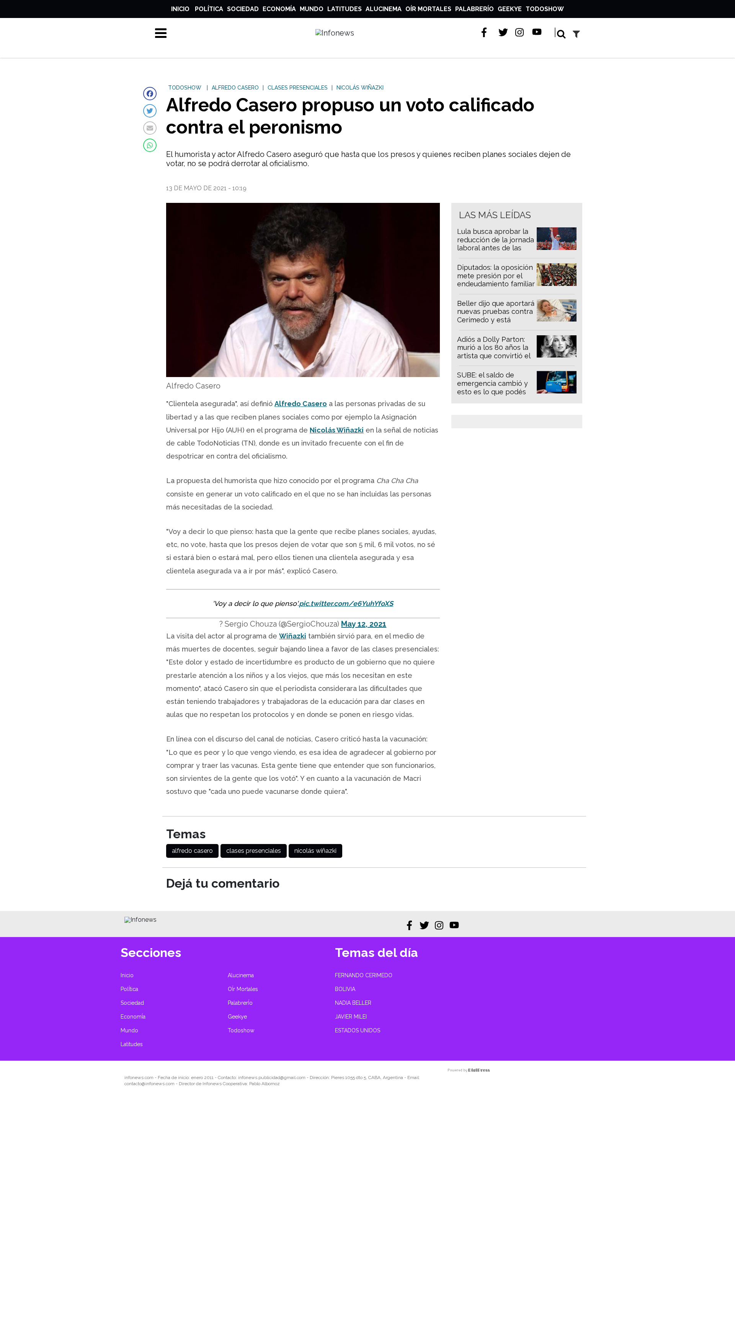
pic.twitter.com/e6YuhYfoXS (346, 603)
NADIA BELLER (353, 1003)
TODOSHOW (184, 88)
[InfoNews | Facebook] (486, 32)
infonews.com (139, 1077)
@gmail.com (292, 1077)
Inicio (180, 9)
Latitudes (344, 9)
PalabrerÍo (474, 9)
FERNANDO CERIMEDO (363, 975)
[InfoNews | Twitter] (503, 32)
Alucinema (384, 9)
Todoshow (545, 9)
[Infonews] (140, 919)
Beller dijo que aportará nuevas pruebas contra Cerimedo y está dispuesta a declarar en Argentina (495, 319)
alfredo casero (192, 850)
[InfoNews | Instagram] (520, 32)
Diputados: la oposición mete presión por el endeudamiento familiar (496, 275)
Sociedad (243, 9)
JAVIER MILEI (351, 1017)
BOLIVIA (345, 989)
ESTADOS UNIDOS (357, 1030)
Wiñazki (292, 636)
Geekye (510, 9)
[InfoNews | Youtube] (537, 32)
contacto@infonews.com (149, 1083)
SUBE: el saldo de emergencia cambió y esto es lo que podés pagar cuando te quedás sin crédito (492, 391)
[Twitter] (150, 111)
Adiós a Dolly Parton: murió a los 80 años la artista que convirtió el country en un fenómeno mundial (493, 355)
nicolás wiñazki (315, 850)
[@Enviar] (150, 128)
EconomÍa (279, 9)
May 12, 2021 (363, 624)
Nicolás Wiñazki (337, 430)
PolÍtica (209, 9)
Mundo (311, 9)
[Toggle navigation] (160, 33)
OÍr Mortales (428, 9)
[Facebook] (150, 93)
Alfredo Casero (300, 404)
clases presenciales (253, 850)
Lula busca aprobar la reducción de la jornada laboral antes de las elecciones (495, 243)
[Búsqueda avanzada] (576, 33)
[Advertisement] (229, 1213)
